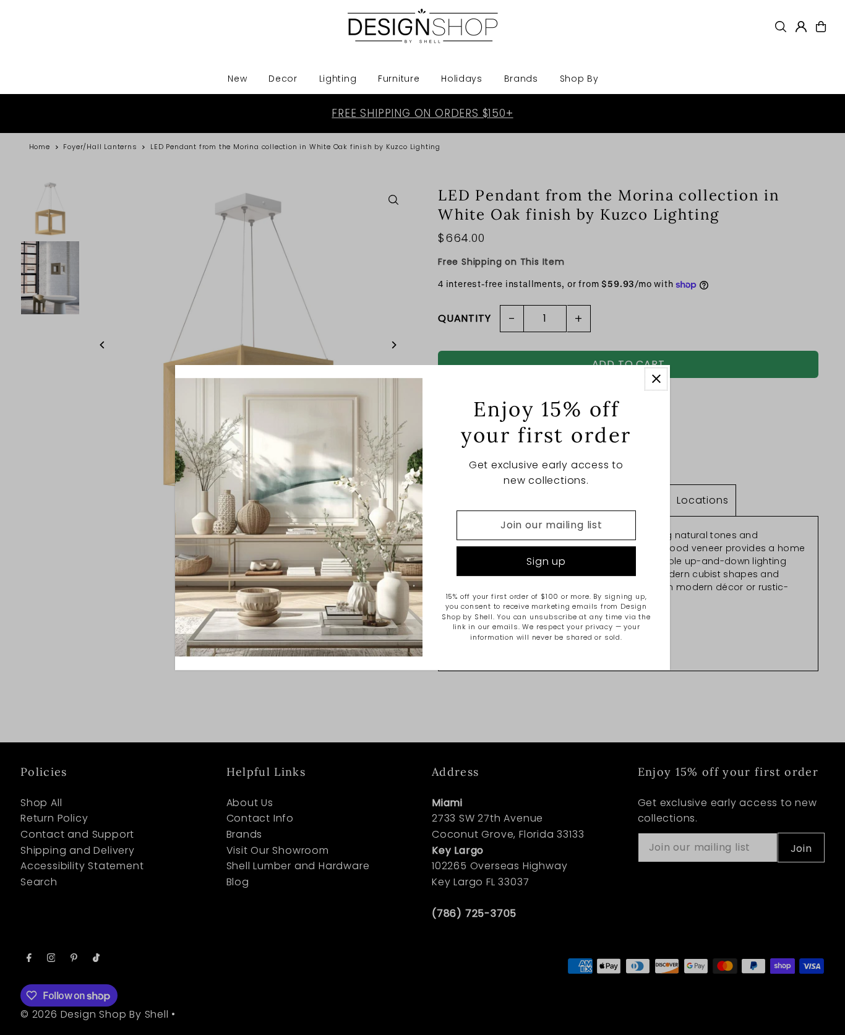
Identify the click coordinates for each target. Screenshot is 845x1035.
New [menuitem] (237, 78)
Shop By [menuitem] (579, 78)
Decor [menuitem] (283, 78)
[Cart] (821, 26)
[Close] (656, 379)
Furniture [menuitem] (398, 78)
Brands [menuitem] (521, 78)
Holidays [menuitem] (462, 78)
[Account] (801, 26)
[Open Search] (780, 26)
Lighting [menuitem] (338, 78)
